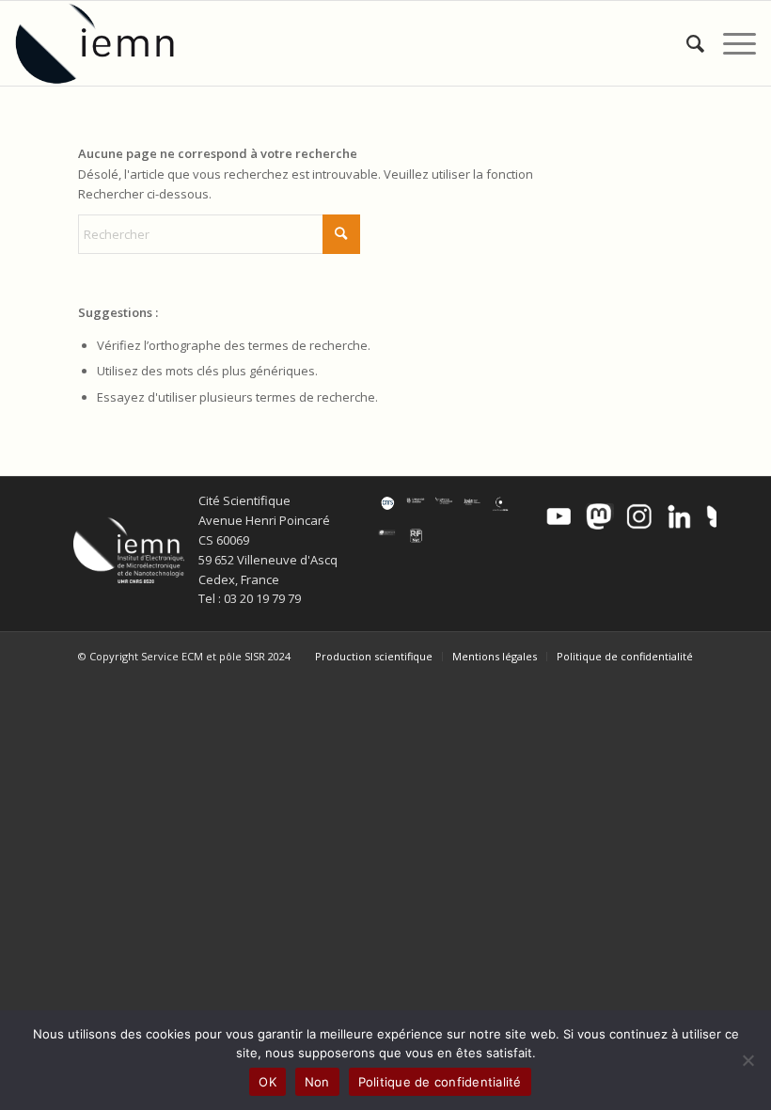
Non (317, 1081)
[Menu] (730, 43)
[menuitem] (686, 43)
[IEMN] (107, 43)
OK (267, 1081)
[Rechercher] (686, 43)
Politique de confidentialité (440, 1081)
